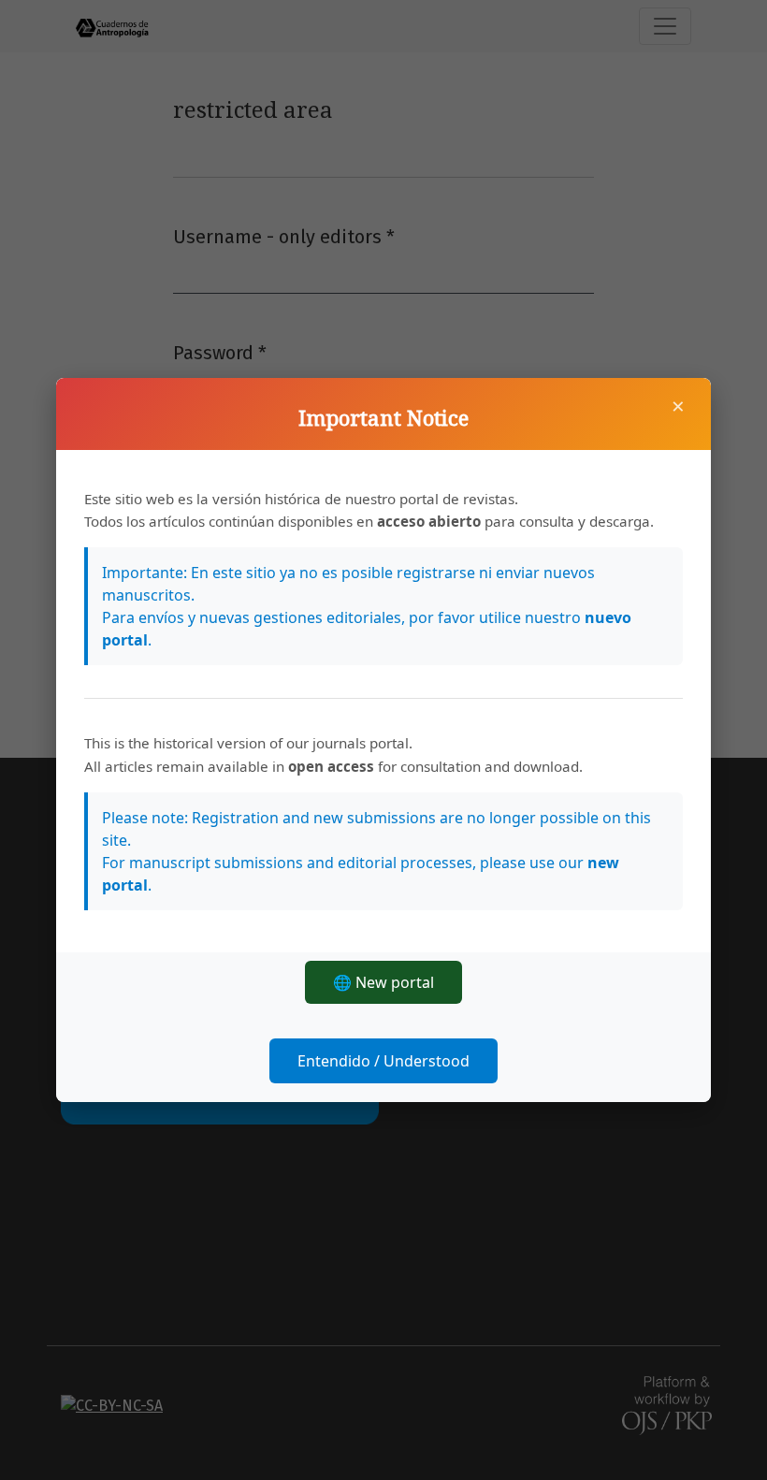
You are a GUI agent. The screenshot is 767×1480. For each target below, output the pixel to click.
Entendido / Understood (383, 1061)
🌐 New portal (383, 982)
